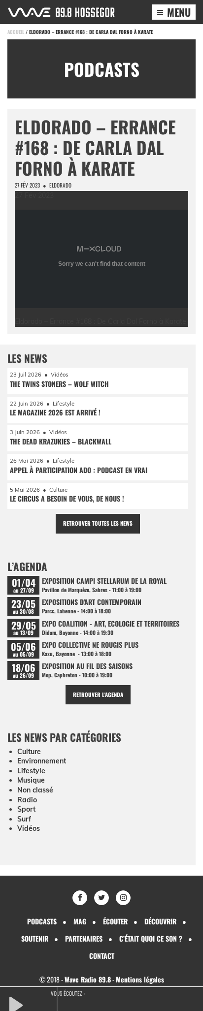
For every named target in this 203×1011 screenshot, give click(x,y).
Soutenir (34, 938)
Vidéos (28, 828)
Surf (24, 819)
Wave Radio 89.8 (88, 979)
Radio (27, 799)
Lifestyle (31, 770)
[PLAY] (32, 1004)
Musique (31, 780)
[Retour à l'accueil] (61, 12)
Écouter (115, 921)
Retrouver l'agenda (98, 694)
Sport (26, 809)
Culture (29, 751)
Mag (79, 921)
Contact (101, 955)
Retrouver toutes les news (98, 523)
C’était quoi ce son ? (150, 938)
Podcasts (42, 921)
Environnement (41, 761)
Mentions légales (140, 979)
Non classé (35, 790)
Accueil (15, 31)
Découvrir (160, 921)
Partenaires (83, 938)
